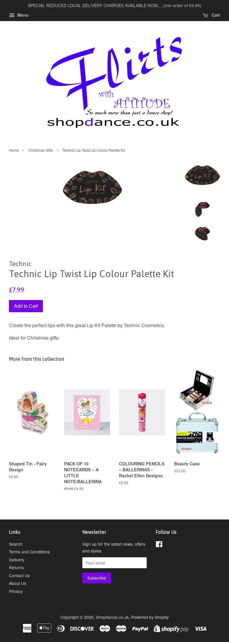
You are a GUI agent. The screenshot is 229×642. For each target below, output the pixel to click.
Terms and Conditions (29, 552)
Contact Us (19, 575)
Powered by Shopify (150, 617)
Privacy (16, 591)
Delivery (16, 560)
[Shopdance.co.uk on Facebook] (159, 545)
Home (14, 150)
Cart (215, 15)
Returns (16, 567)
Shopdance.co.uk (112, 617)
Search (15, 544)
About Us (17, 583)
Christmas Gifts (40, 150)
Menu (22, 15)
